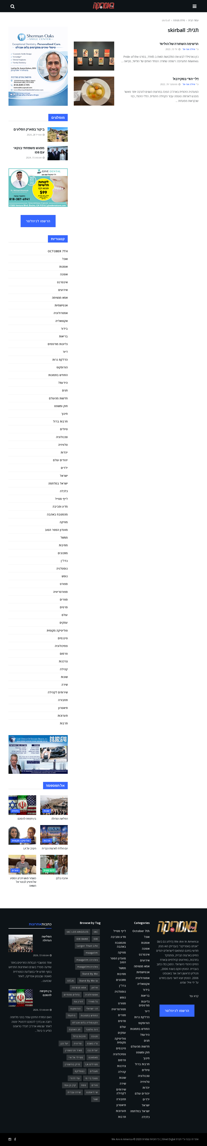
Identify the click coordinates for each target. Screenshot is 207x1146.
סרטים (64, 607)
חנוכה (94, 1036)
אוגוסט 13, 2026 (41, 955)
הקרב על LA (29, 848)
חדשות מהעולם (58, 398)
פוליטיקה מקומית (57, 630)
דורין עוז (78, 1001)
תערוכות (63, 715)
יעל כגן (64, 1043)
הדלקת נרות (60, 359)
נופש (65, 576)
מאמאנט (93, 1057)
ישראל (64, 476)
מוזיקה (64, 522)
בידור (64, 328)
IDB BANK (82, 938)
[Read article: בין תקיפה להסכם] (22, 805)
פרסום (64, 653)
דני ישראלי (92, 1008)
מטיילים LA (92, 1064)
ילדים (64, 468)
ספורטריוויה (60, 592)
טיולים (64, 429)
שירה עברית (74, 1092)
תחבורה (63, 700)
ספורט (64, 584)
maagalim (92, 952)
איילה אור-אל (189, 49)
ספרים (64, 599)
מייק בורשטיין (72, 1064)
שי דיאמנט (92, 1092)
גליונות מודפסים (58, 344)
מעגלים (94, 1071)
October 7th (58, 251)
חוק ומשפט (61, 406)
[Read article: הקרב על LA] (22, 835)
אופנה (64, 274)
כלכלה (64, 491)
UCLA (70, 980)
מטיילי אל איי (76, 1057)
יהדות (64, 452)
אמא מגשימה (60, 297)
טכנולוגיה (62, 437)
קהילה (64, 669)
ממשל (64, 537)
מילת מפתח (179, 20)
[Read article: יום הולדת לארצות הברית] (54, 835)
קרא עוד (194, 996)
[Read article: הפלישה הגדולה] (54, 805)
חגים (65, 390)
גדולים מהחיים (72, 994)
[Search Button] (13, 6)
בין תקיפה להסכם (27, 818)
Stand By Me (90, 973)
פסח (83, 1085)
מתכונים (63, 553)
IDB (96, 938)
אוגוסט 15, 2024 (34, 157)
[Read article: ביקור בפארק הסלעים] (58, 134)
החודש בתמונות (58, 375)
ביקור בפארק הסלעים (29, 129)
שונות (64, 677)
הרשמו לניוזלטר (38, 221)
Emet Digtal (168, 1139)
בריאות (63, 336)
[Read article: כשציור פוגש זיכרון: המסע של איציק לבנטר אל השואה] (22, 865)
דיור (65, 352)
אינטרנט (62, 282)
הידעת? (63, 383)
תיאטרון (63, 708)
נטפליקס (79, 1071)
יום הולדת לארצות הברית (55, 848)
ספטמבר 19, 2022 (169, 84)
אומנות (63, 266)
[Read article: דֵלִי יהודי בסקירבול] (94, 91)
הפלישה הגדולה (59, 818)
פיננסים (63, 638)
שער (95, 1099)
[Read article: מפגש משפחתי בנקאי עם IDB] (58, 153)
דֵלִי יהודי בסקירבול (186, 79)
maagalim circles (87, 959)
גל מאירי (93, 1001)
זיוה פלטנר (92, 1029)
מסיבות (63, 545)
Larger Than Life (87, 945)
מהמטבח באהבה (57, 514)
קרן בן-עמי (70, 1085)
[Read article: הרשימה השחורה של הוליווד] (94, 56)
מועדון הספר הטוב (56, 530)
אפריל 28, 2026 (34, 134)
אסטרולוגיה (61, 313)
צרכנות (63, 661)
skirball (166, 20)
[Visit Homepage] (103, 6)
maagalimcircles (87, 966)
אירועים (63, 290)
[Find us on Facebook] (15, 1139)
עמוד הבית (193, 20)
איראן (95, 987)
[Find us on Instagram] (9, 1139)
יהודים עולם (60, 460)
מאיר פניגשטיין (73, 1050)
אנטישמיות (61, 305)
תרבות (64, 723)
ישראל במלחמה (58, 483)
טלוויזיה (63, 445)
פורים (95, 1085)
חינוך (64, 414)
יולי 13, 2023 (172, 49)
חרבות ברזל (60, 421)
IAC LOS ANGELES (77, 931)
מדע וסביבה (60, 506)
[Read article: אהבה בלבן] (54, 865)
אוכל (65, 259)
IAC (96, 931)
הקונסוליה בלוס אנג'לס (85, 1022)
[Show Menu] (194, 6)
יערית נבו (93, 1050)
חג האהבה (74, 1029)
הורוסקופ (62, 367)
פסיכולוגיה (61, 646)
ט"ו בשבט (92, 1043)
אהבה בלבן (62, 878)
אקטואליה (61, 321)
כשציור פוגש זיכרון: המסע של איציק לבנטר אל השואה (23, 882)
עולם (65, 615)
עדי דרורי (75, 1078)
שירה (64, 684)
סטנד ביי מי (91, 1078)
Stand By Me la (88, 980)
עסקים (64, 622)
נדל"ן (64, 561)
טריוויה (78, 1043)
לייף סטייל (61, 499)
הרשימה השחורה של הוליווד (179, 44)
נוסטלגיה (62, 568)
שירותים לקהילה (58, 692)
